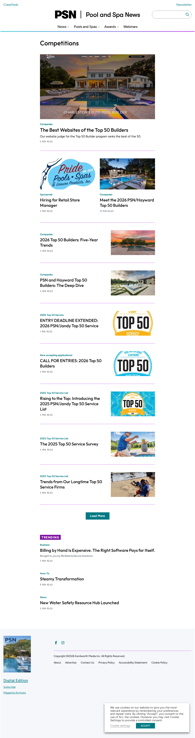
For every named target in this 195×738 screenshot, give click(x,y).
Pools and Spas (85, 27)
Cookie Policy (159, 662)
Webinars (130, 27)
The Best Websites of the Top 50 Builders (84, 130)
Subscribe (9, 687)
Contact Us (87, 662)
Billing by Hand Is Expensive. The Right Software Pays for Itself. (97, 550)
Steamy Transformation (62, 579)
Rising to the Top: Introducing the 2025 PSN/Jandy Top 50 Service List (70, 404)
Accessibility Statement (133, 662)
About (57, 662)
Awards (110, 27)
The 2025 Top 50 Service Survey (69, 444)
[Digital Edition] (17, 670)
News (62, 27)
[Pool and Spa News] (97, 14)
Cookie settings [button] (120, 725)
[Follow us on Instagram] (63, 642)
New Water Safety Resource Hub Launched (79, 602)
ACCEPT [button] (145, 725)
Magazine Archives (14, 692)
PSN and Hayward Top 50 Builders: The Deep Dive (63, 282)
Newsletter (184, 4)
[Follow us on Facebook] (56, 642)
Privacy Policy (106, 662)
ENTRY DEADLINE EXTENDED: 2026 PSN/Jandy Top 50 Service (69, 323)
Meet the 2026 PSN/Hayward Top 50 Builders (127, 202)
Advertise (71, 662)
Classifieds (10, 4)
